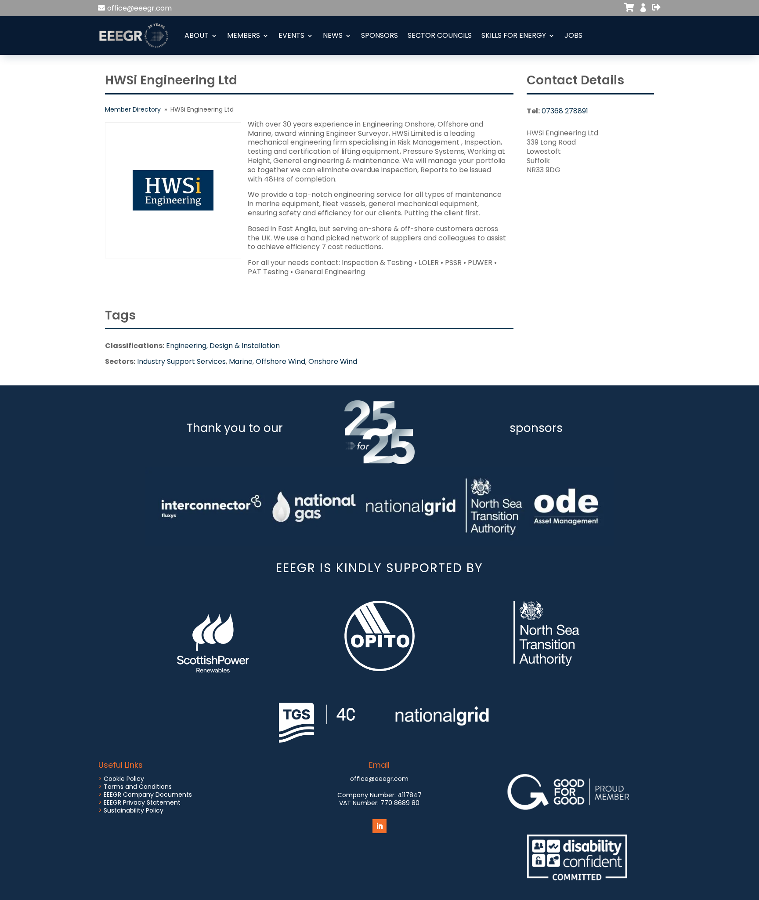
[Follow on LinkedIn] (379, 826)
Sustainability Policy (133, 810)
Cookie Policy (124, 778)
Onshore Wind (332, 361)
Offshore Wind (280, 361)
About (196, 35)
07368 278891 (565, 111)
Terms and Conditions (138, 786)
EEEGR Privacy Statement (142, 802)
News (333, 35)
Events (291, 35)
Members (243, 35)
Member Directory (133, 109)
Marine (241, 361)
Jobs (573, 35)
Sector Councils (440, 35)
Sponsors (379, 35)
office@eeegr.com (139, 8)
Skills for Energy (513, 35)
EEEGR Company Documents (148, 794)
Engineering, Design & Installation (223, 346)
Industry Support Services (181, 361)
